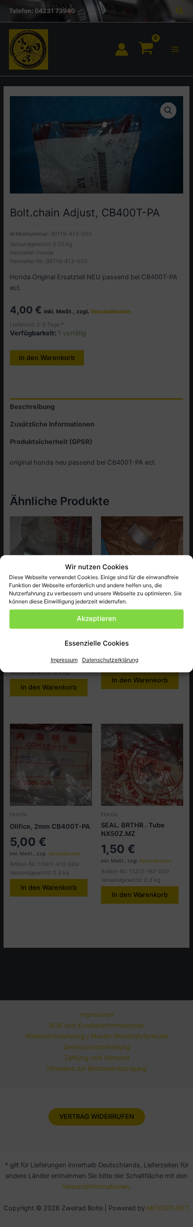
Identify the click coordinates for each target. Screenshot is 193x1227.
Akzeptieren (96, 619)
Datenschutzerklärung (110, 659)
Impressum (64, 659)
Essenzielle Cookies (97, 643)
